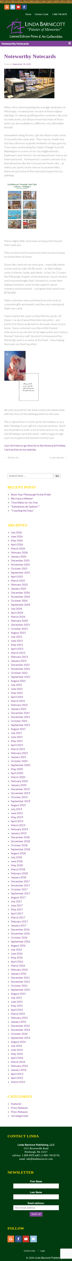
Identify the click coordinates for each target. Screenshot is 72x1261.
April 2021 (17, 744)
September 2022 (20, 676)
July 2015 (16, 997)
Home (28, 14)
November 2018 (20, 841)
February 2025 (19, 584)
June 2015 (17, 1001)
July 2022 (16, 684)
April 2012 (17, 1077)
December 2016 (20, 929)
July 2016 (16, 949)
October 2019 (19, 797)
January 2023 (18, 660)
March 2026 (18, 548)
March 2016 (18, 965)
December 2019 (20, 789)
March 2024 (18, 616)
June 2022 (17, 688)
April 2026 (17, 544)
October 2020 (19, 761)
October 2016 (19, 937)
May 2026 (17, 540)
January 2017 (18, 925)
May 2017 (17, 909)
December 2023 (20, 624)
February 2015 (19, 1017)
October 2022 (19, 672)
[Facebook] (24, 7)
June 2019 (17, 813)
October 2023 (19, 628)
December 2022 (20, 664)
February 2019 (19, 829)
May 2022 (17, 692)
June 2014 (17, 1049)
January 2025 (18, 588)
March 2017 (18, 917)
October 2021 (19, 720)
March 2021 (18, 748)
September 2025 (20, 572)
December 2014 (20, 1025)
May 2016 (17, 957)
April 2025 (17, 576)
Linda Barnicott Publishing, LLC (51, 1257)
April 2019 (17, 821)
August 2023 (18, 632)
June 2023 (17, 640)
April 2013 (17, 1073)
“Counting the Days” (22, 510)
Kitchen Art (13, 457)
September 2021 (20, 724)
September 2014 (20, 1037)
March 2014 (18, 1061)
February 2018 (19, 873)
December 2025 (20, 560)
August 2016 (18, 945)
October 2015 (19, 985)
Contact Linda (41, 14)
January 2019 (18, 833)
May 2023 (17, 644)
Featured (16, 1103)
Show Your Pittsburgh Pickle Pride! (31, 494)
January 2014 (18, 1069)
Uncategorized (19, 1115)
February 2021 (19, 752)
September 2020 (20, 765)
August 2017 (18, 897)
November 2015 (20, 981)
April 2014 (17, 1057)
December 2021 (20, 712)
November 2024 (20, 596)
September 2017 (20, 893)
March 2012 (18, 1081)
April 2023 (17, 648)
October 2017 (19, 889)
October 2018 (19, 845)
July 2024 (16, 608)
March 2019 (18, 825)
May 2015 (17, 1005)
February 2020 (19, 781)
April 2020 (17, 773)
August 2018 (18, 853)
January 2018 (18, 877)
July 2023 (16, 636)
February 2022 (19, 704)
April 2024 (17, 612)
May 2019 (17, 817)
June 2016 (17, 953)
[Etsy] (6, 7)
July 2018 (16, 857)
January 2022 (18, 708)
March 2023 (18, 652)
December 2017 (20, 881)
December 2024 (20, 592)
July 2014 (16, 1045)
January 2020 (18, 785)
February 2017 (19, 921)
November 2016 (20, 933)
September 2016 (20, 941)
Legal (42, 1250)
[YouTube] (18, 7)
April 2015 (17, 1009)
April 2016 (17, 961)
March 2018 (18, 869)
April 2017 (17, 913)
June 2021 (17, 736)
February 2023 (19, 656)
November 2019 (20, 793)
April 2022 (17, 696)
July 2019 (16, 809)
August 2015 (18, 993)
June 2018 (17, 861)
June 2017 (17, 905)
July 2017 (16, 901)
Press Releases (19, 1107)
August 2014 (18, 1041)
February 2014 (19, 1065)
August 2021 (18, 728)
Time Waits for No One (24, 502)
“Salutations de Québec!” (25, 506)
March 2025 (18, 580)
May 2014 (17, 1053)
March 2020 (18, 777)
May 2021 (17, 740)
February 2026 (19, 552)
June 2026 (17, 536)
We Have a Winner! (22, 498)
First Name (36, 1181)
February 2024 (19, 620)
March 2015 (18, 1013)
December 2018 (20, 837)
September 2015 (20, 989)
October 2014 (19, 1033)
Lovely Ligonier (57, 457)
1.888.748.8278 (59, 14)
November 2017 (20, 885)
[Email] (12, 7)
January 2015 (18, 1021)
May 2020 (17, 769)
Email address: (36, 1203)
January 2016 (18, 973)
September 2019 (20, 801)
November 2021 (20, 716)
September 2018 (20, 849)
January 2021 (18, 757)
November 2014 (20, 1029)
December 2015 (20, 977)
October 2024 (19, 600)
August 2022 (18, 680)
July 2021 (16, 732)
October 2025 (19, 568)
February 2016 (19, 969)
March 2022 (18, 700)
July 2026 (16, 532)
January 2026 (18, 556)
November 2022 (20, 668)
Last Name (36, 1192)
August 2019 (18, 805)
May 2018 (17, 865)
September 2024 (20, 604)
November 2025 (20, 564)
